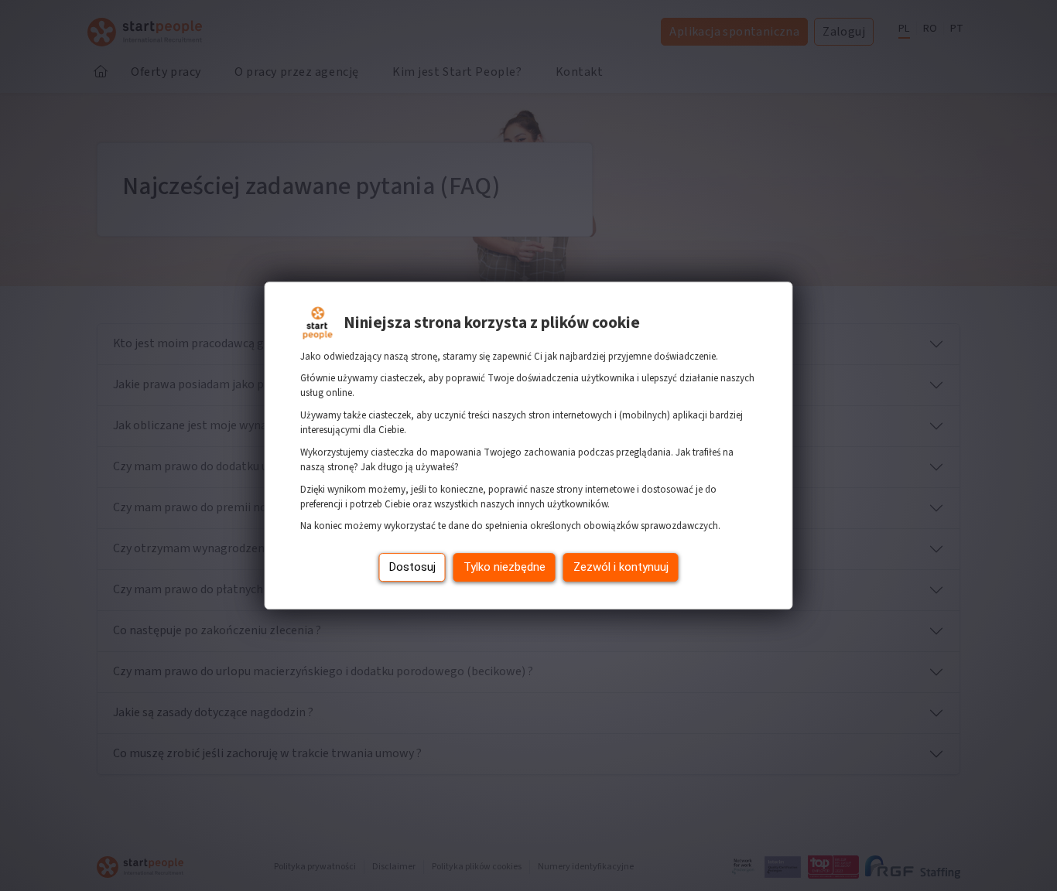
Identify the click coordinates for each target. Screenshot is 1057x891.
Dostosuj (412, 567)
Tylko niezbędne (505, 567)
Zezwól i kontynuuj (621, 567)
